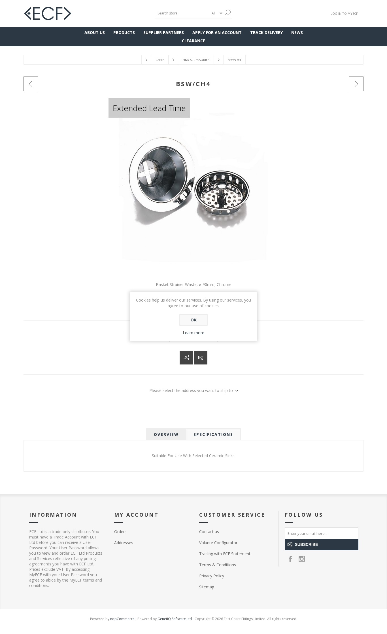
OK (194, 320)
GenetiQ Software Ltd (175, 618)
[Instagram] (301, 559)
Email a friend (200, 357)
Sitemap (206, 587)
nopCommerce (122, 618)
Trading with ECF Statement (224, 553)
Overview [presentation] (166, 434)
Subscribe (306, 544)
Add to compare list (186, 357)
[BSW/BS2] (31, 84)
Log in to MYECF (344, 13)
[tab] (166, 434)
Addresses (123, 542)
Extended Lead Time (149, 108)
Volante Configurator (218, 542)
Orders (120, 531)
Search (227, 13)
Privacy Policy (211, 575)
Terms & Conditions (217, 564)
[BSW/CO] (356, 84)
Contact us (209, 531)
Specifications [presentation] (213, 434)
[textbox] (182, 13)
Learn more (193, 332)
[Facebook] (290, 559)
